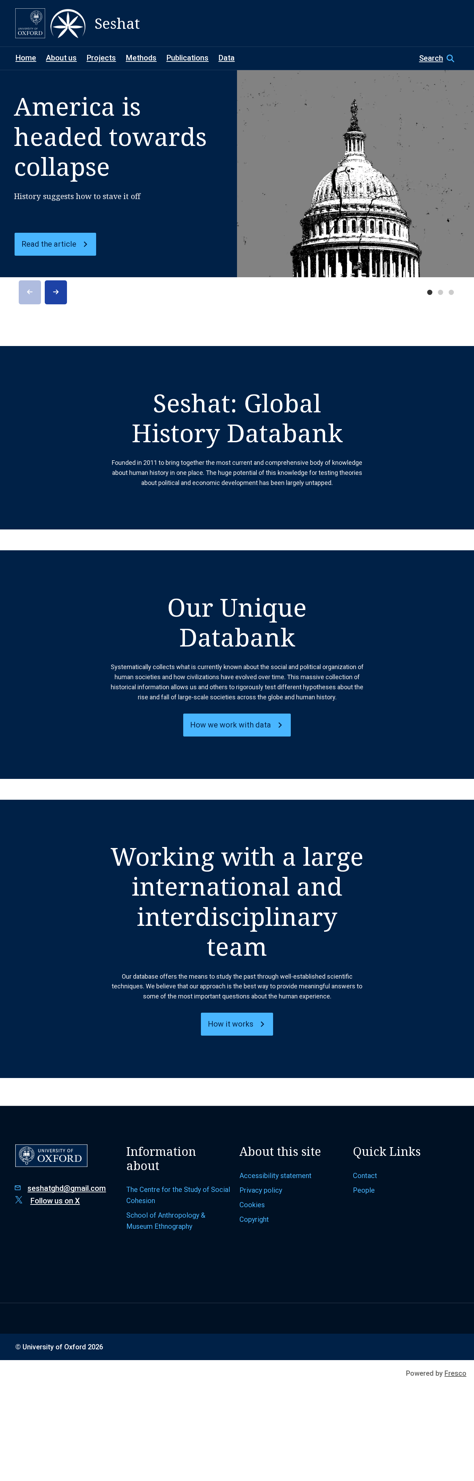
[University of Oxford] (30, 23)
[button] (439, 58)
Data (226, 58)
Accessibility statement (275, 1175)
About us (61, 58)
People (364, 1190)
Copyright (254, 1219)
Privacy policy (260, 1190)
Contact (365, 1175)
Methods (141, 58)
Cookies (252, 1205)
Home (25, 58)
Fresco (455, 1373)
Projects (101, 58)
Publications (187, 58)
